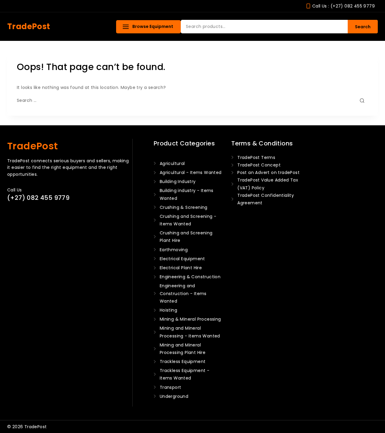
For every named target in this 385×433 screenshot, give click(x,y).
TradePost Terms (256, 157)
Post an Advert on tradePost (268, 172)
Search (363, 27)
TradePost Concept (259, 165)
